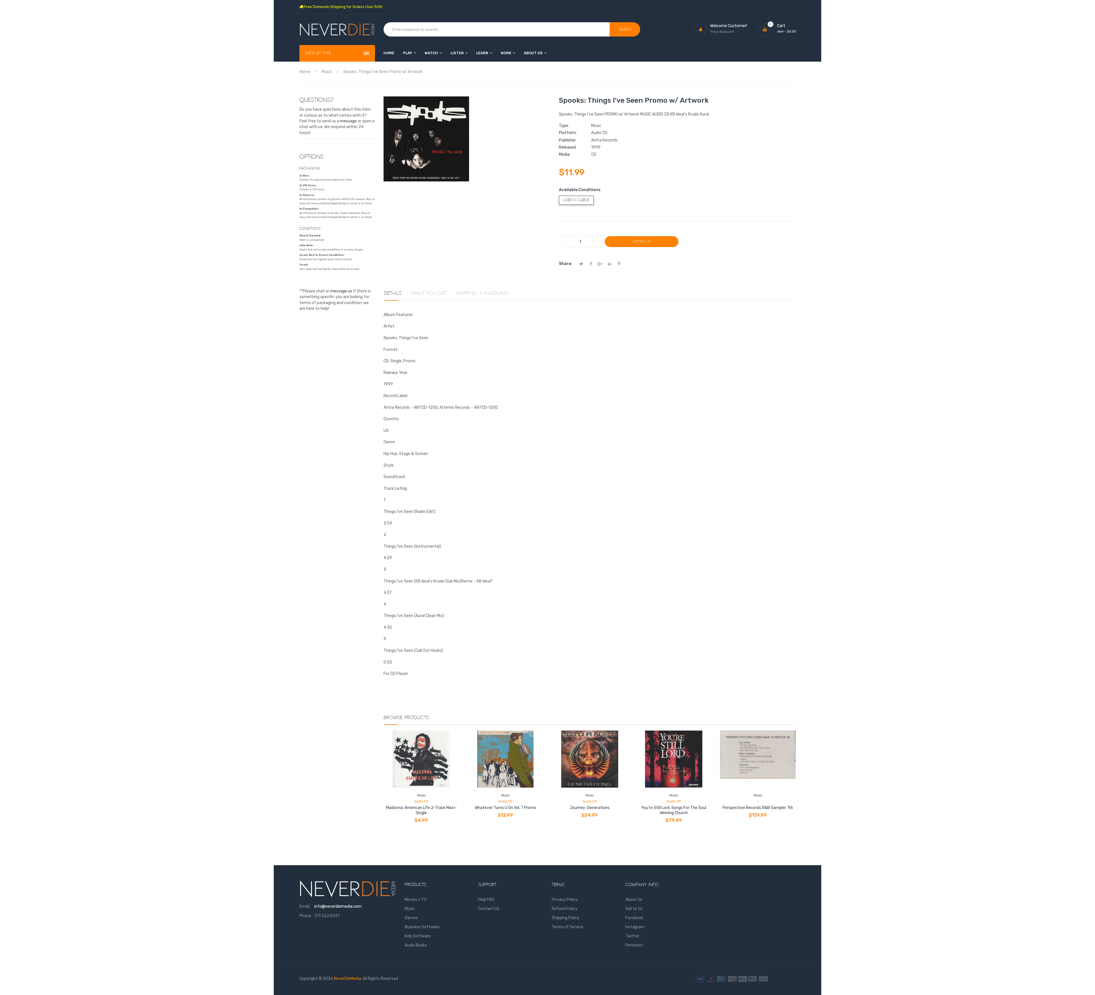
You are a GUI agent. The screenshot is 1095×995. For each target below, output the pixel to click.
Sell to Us (633, 908)
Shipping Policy (565, 917)
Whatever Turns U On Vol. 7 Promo (505, 807)
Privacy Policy (565, 899)
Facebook (634, 917)
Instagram (634, 927)
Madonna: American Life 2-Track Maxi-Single (421, 810)
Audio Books (416, 945)
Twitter (632, 936)
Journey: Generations (590, 807)
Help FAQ (486, 899)
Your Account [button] (722, 31)
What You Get (429, 293)
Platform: (568, 132)
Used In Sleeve (576, 200)
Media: (564, 154)
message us (341, 291)
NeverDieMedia (347, 978)
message (348, 121)
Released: (568, 147)
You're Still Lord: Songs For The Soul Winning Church (673, 810)
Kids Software (418, 936)
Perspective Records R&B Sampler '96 (758, 807)
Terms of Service (567, 927)
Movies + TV (416, 899)
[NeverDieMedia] (337, 29)
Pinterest (634, 945)
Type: (564, 125)
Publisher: (568, 140)
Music (421, 795)
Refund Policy (564, 908)
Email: (304, 906)
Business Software (422, 927)
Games (411, 917)
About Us (633, 899)
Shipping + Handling (482, 293)
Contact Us (488, 908)
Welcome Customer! (728, 25)
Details (393, 293)
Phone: (305, 915)
